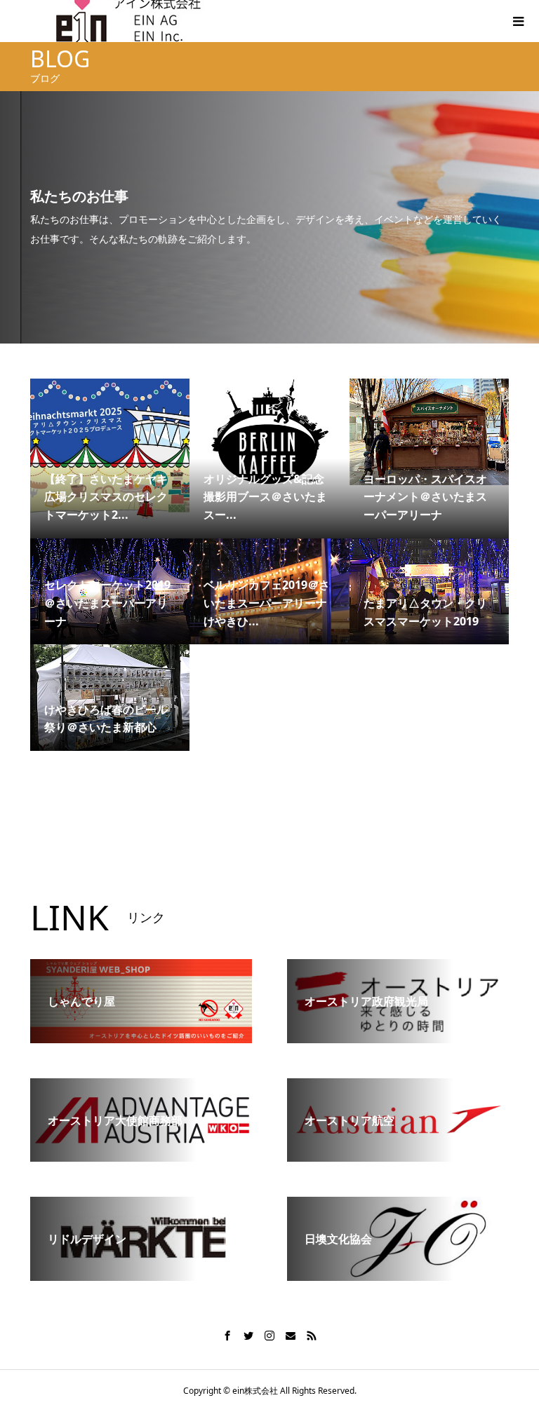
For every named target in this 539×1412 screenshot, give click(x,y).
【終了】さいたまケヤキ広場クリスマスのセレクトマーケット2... (106, 496)
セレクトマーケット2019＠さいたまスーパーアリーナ (107, 602)
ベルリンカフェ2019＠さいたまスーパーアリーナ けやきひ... (267, 602)
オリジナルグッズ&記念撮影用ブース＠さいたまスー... (265, 496)
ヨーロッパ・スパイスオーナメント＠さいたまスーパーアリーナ (425, 496)
